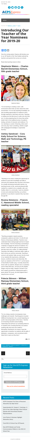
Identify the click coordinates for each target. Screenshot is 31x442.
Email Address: (8, 372)
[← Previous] (3, 353)
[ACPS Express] (15, 14)
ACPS (19, 25)
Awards (8, 345)
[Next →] (28, 353)
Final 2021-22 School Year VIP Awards (13, 423)
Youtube (15, 7)
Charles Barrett (15, 345)
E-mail (19, 7)
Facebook (9, 7)
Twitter (12, 7)
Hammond (5, 346)
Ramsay (11, 346)
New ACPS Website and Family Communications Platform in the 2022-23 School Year (14, 429)
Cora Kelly (24, 345)
